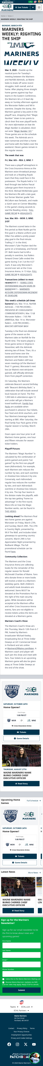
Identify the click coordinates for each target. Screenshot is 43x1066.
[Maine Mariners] (7, 7)
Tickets (23, 732)
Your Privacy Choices (21, 1031)
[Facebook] (9, 1044)
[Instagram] (17, 1044)
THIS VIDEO (10, 511)
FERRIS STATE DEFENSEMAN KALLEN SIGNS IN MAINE (20, 285)
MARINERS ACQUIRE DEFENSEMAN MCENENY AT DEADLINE (21, 292)
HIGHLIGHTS (26, 213)
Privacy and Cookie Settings (21, 1038)
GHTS (29, 274)
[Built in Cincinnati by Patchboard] (21, 1055)
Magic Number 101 (23, 131)
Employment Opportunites (21, 1035)
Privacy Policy (22, 1028)
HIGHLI (23, 274)
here (13, 551)
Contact (11, 1028)
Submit (21, 990)
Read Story (23, 783)
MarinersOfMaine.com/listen (20, 648)
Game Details (23, 738)
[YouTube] (34, 1044)
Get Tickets (23, 7)
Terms (32, 1028)
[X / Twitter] (25, 1044)
